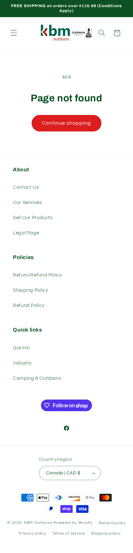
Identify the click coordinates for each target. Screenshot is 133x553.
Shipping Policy (30, 290)
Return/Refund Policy (37, 275)
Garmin (21, 347)
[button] (13, 33)
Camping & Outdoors (37, 378)
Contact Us (26, 187)
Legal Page (26, 233)
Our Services (27, 202)
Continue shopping (66, 123)
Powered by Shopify (73, 523)
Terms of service (68, 533)
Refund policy (112, 523)
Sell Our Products (33, 217)
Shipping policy (105, 533)
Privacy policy (32, 533)
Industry (22, 363)
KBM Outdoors (38, 523)
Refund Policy (28, 305)
